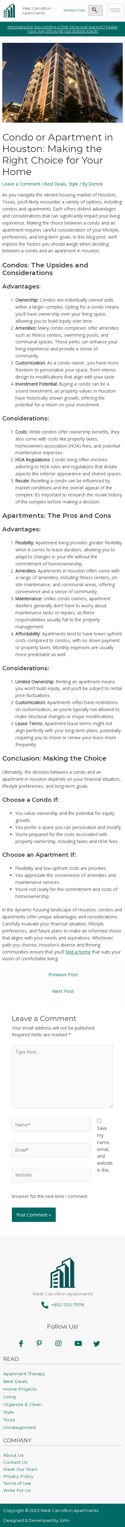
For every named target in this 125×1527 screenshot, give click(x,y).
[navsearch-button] (94, 10)
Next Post (63, 991)
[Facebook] (25, 1343)
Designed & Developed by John (36, 1520)
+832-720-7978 (66, 1304)
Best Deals (55, 184)
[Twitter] (100, 1343)
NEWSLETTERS (74, 10)
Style (73, 184)
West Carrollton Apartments (36, 10)
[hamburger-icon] (115, 10)
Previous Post (63, 974)
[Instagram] (62, 1343)
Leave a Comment (21, 184)
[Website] (51, 1176)
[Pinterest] (44, 1343)
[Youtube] (81, 1343)
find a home (78, 952)
